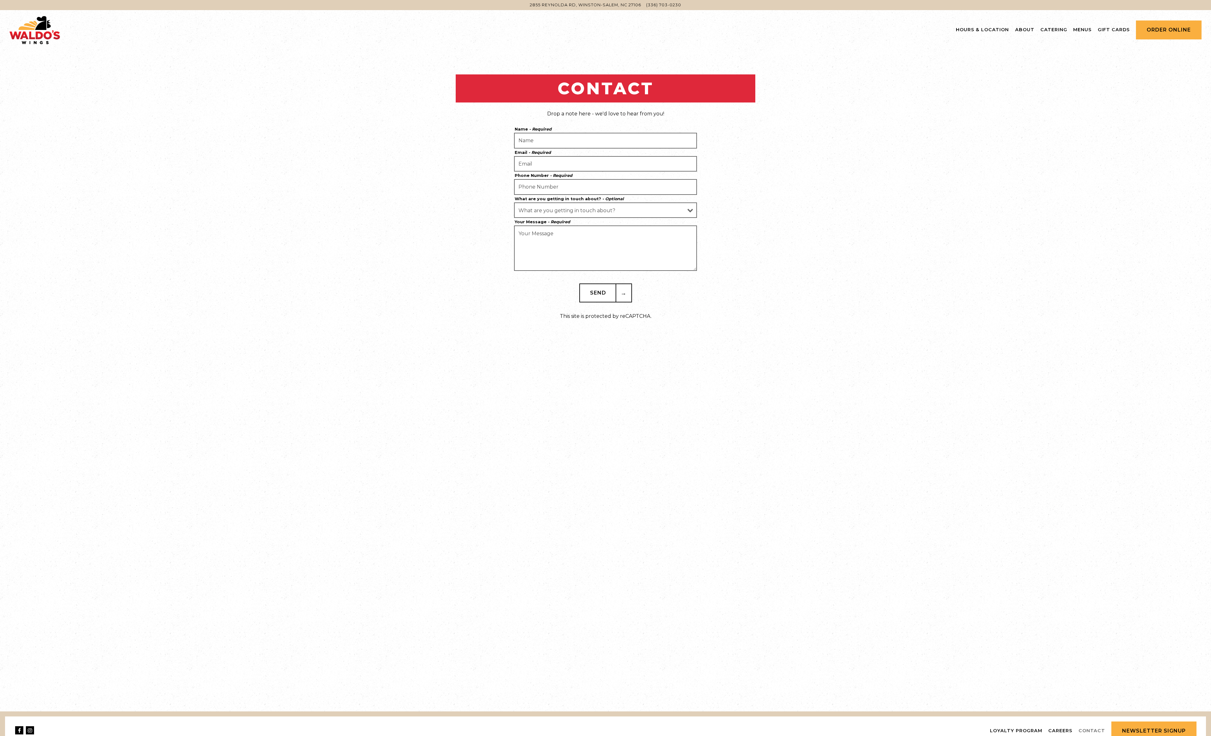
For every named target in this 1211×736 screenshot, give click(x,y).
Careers (1060, 730)
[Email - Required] (605, 164)
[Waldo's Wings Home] (34, 29)
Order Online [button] (1169, 30)
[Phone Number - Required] (605, 187)
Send (598, 293)
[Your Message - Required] (605, 248)
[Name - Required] (605, 141)
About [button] (1024, 29)
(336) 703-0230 (663, 5)
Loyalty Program (1016, 730)
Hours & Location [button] (982, 29)
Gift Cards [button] (1114, 29)
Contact (1092, 730)
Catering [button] (1053, 29)
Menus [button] (1082, 29)
